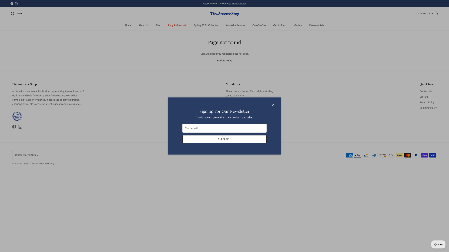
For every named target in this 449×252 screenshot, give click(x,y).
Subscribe (224, 139)
